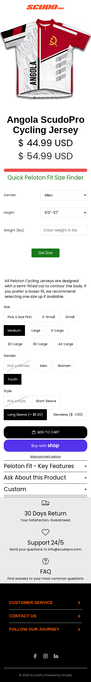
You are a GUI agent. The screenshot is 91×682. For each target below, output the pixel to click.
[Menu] (5, 7)
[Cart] (85, 7)
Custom (15, 489)
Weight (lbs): (14, 230)
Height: (9, 212)
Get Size (45, 253)
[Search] (15, 7)
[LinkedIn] (56, 656)
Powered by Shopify (58, 675)
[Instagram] (45, 656)
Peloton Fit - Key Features (39, 466)
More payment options (45, 456)
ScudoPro (37, 675)
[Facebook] (35, 656)
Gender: (10, 195)
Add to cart (48, 432)
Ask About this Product (35, 477)
